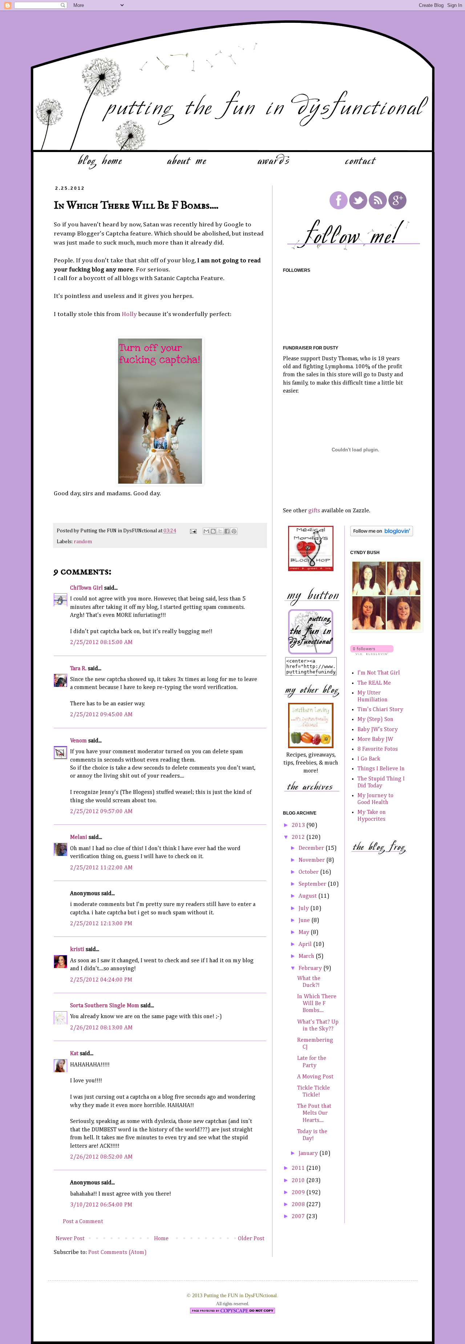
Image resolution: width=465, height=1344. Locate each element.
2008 (299, 1205)
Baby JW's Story (377, 730)
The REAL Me (374, 683)
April (306, 944)
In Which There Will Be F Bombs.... (316, 1003)
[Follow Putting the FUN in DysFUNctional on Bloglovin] (381, 535)
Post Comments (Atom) (117, 1252)
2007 (299, 1217)
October (309, 872)
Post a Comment (83, 1222)
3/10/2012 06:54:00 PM (101, 1205)
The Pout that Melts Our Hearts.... (314, 1113)
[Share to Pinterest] (234, 531)
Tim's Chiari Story (380, 710)
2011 (299, 1168)
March (307, 956)
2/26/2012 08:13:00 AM (101, 1028)
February (311, 968)
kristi (77, 949)
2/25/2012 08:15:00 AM (101, 643)
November (312, 860)
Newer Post (70, 1239)
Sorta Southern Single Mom (104, 1006)
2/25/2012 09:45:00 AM (101, 715)
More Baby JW (375, 739)
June (305, 920)
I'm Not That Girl (378, 673)
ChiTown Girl (86, 588)
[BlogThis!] (213, 531)
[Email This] (206, 531)
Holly (129, 314)
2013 (299, 825)
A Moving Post (315, 1077)
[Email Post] (192, 530)
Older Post (251, 1239)
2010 (299, 1181)
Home (161, 1239)
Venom (78, 741)
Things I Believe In (381, 769)
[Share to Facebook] (227, 531)
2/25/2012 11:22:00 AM (101, 868)
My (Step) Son (375, 719)
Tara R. (78, 669)
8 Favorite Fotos (377, 749)
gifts (314, 511)
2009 (299, 1193)
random (83, 541)
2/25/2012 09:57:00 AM (101, 812)
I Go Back (368, 759)
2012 (299, 837)
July (304, 908)
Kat (74, 1054)
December (312, 848)
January (309, 1153)
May (305, 932)
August (308, 896)
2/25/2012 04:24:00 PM (101, 980)
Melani (78, 837)
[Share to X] (220, 531)
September (313, 884)
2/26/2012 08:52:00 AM (101, 1157)
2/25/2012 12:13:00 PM (101, 924)
